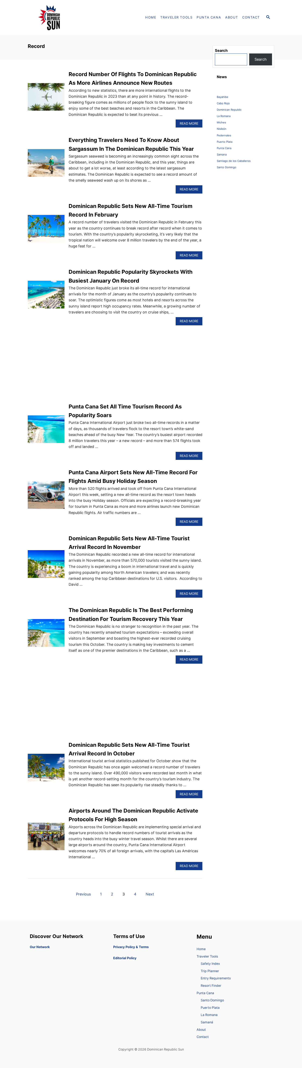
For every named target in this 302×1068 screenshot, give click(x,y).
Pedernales (224, 135)
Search (261, 59)
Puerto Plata (224, 141)
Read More (190, 124)
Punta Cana (224, 148)
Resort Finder (211, 986)
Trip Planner (210, 971)
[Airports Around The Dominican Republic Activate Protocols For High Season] (46, 838)
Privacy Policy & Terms (131, 947)
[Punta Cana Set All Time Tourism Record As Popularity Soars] (46, 431)
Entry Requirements (216, 978)
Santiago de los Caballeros (234, 160)
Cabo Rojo (223, 103)
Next (150, 894)
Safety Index (210, 964)
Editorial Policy (124, 958)
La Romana (224, 116)
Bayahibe (222, 97)
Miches (221, 122)
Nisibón (221, 128)
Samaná (207, 1022)
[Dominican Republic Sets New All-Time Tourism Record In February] (46, 230)
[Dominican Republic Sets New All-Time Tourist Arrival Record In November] (46, 565)
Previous (83, 894)
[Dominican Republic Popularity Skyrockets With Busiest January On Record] (46, 296)
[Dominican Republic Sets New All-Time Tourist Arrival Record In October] (46, 769)
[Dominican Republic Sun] (65, 17)
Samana (222, 154)
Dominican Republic (229, 109)
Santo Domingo (226, 167)
